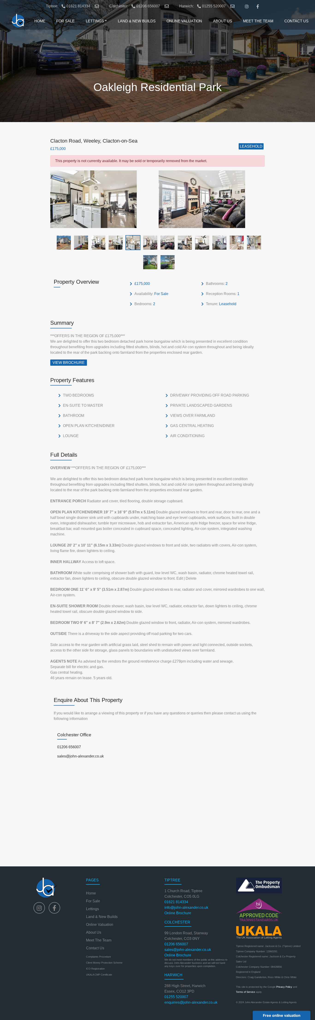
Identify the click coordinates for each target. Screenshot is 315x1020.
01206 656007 (148, 6)
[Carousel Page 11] (235, 242)
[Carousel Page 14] (166, 261)
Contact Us (95, 948)
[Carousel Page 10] (218, 242)
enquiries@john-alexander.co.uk (190, 1002)
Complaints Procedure (98, 956)
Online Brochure (177, 913)
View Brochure (69, 363)
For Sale (93, 901)
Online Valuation (99, 924)
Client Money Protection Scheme (104, 962)
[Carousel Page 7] (166, 242)
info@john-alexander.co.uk (186, 907)
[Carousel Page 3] (96, 242)
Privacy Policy (284, 986)
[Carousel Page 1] (62, 242)
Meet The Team (98, 940)
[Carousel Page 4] (114, 242)
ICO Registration (95, 968)
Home (91, 893)
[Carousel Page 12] (252, 242)
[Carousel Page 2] (79, 242)
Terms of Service (245, 992)
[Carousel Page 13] (148, 261)
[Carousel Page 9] (200, 242)
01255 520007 (214, 6)
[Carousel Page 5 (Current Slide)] (131, 242)
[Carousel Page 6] (148, 242)
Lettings (92, 909)
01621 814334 (78, 6)
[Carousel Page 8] (183, 242)
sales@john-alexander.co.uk (80, 756)
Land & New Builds (102, 917)
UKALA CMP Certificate (99, 974)
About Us (93, 932)
